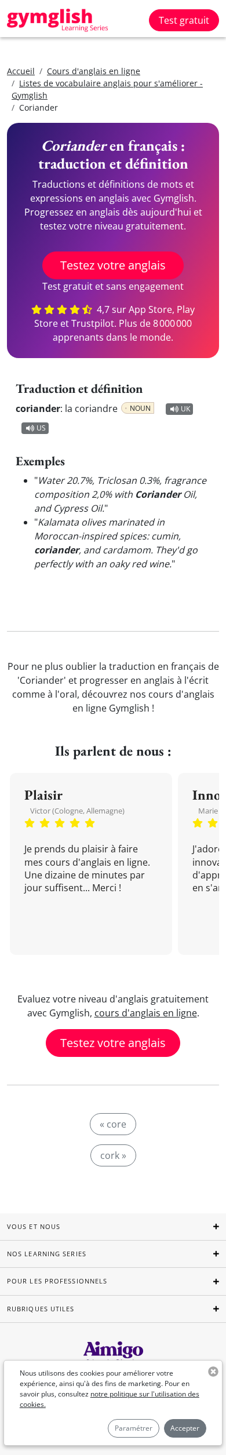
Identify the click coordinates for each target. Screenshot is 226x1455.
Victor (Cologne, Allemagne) (77, 810)
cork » (113, 1155)
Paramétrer (133, 1428)
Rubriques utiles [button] (41, 1308)
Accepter (184, 1428)
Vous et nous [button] (33, 1226)
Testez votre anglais (113, 265)
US (41, 428)
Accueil (21, 70)
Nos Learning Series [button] (46, 1253)
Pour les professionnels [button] (57, 1281)
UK (185, 409)
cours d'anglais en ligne (145, 1013)
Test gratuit (184, 20)
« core (113, 1124)
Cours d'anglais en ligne (93, 70)
